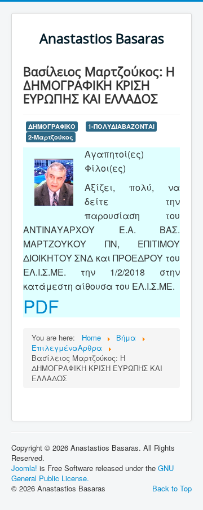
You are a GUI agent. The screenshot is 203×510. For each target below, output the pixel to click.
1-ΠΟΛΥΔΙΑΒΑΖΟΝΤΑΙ (121, 126)
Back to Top (172, 488)
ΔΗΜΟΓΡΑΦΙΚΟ (52, 126)
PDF (41, 306)
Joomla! (24, 468)
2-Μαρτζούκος (50, 137)
